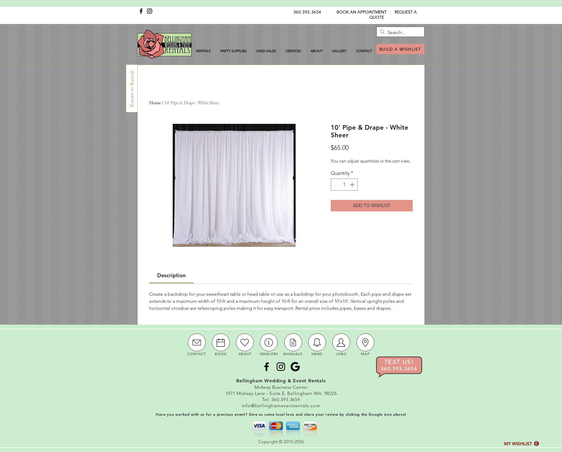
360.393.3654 (307, 12)
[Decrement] (336, 185)
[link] (171, 275)
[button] (521, 443)
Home (155, 103)
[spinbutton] (344, 185)
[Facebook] (141, 11)
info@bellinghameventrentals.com (281, 405)
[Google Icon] (295, 366)
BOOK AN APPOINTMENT (362, 12)
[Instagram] (149, 11)
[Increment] (352, 185)
